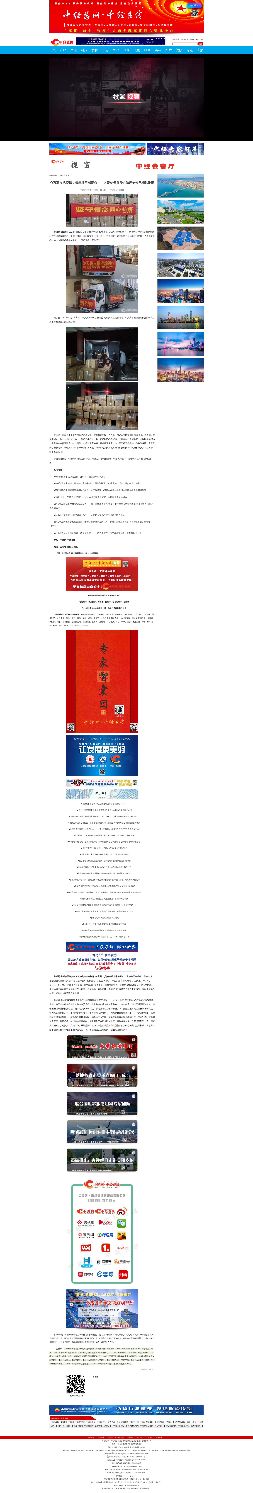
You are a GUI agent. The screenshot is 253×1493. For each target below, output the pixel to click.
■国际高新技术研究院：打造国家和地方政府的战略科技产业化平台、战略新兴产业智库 (104, 880)
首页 (52, 50)
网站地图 (199, 39)
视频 (179, 50)
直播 (200, 50)
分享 (192, 39)
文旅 (73, 50)
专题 (189, 50)
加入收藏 (175, 39)
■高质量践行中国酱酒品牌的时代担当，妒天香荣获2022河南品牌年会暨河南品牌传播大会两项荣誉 (100, 490)
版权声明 (159, 1437)
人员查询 (149, 1437)
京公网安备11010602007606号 (135, 1460)
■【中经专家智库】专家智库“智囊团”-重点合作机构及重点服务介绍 (104, 810)
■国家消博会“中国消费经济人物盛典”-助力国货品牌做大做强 (104, 854)
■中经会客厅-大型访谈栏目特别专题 (104, 918)
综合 (147, 50)
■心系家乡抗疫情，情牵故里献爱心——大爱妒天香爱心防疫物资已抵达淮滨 (89, 515)
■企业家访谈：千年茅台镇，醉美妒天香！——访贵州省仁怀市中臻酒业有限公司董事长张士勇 (97, 533)
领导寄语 (120, 1437)
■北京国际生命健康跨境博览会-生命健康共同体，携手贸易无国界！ (104, 873)
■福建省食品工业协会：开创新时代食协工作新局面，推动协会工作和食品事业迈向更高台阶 (104, 892)
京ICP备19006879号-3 (138, 1457)
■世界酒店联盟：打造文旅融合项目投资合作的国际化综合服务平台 (104, 867)
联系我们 (111, 1437)
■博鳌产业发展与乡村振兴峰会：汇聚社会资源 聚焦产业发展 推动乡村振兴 (104, 886)
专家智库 (130, 1437)
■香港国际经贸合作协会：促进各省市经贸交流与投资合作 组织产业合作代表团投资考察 (104, 823)
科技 (84, 50)
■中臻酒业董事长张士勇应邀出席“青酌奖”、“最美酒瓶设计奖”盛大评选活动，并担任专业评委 (97, 483)
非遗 (105, 50)
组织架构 (101, 1437)
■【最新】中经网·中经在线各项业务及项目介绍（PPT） (104, 804)
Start (162, 48)
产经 (63, 50)
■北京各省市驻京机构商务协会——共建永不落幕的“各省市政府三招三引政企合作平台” (104, 829)
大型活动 (140, 1437)
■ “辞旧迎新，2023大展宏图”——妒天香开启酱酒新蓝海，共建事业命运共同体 (90, 497)
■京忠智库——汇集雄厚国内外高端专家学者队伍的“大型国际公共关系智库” (104, 835)
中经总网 (53, 175)
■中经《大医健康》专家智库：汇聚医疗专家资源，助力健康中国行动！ (104, 911)
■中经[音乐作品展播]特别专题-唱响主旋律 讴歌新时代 (104, 930)
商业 (116, 50)
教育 (95, 50)
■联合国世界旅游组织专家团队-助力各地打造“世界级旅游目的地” (104, 861)
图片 (168, 50)
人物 (137, 50)
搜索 (200, 44)
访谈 (158, 50)
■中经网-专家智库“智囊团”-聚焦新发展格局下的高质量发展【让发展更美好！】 (104, 905)
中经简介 (91, 1437)
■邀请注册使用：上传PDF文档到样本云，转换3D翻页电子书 (104, 937)
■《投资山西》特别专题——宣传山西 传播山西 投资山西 (104, 848)
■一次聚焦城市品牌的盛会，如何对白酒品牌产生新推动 (80, 476)
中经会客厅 (64, 175)
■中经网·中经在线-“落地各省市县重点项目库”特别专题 (104, 924)
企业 (126, 50)
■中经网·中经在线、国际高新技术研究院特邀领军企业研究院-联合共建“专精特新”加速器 (104, 842)
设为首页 (184, 39)
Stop (164, 48)
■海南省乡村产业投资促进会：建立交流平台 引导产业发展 (104, 899)
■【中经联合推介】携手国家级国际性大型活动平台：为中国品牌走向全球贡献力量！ (104, 816)
